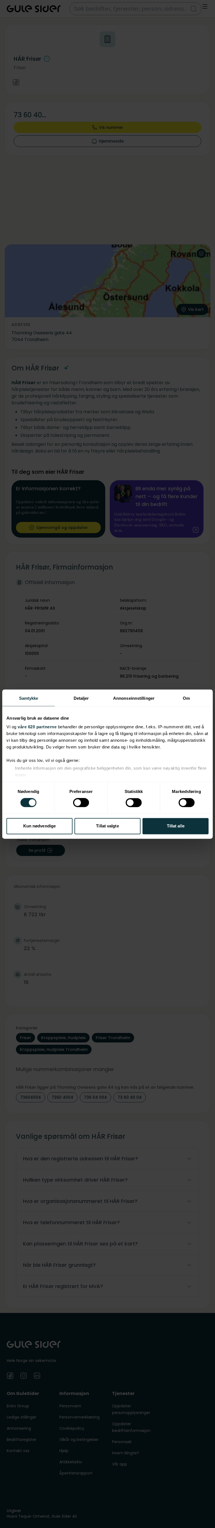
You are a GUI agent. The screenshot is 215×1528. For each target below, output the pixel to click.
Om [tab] (186, 698)
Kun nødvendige (39, 826)
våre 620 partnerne (37, 726)
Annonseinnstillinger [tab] (134, 698)
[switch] (81, 802)
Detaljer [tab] (81, 698)
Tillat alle (175, 826)
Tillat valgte (107, 826)
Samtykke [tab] (28, 698)
